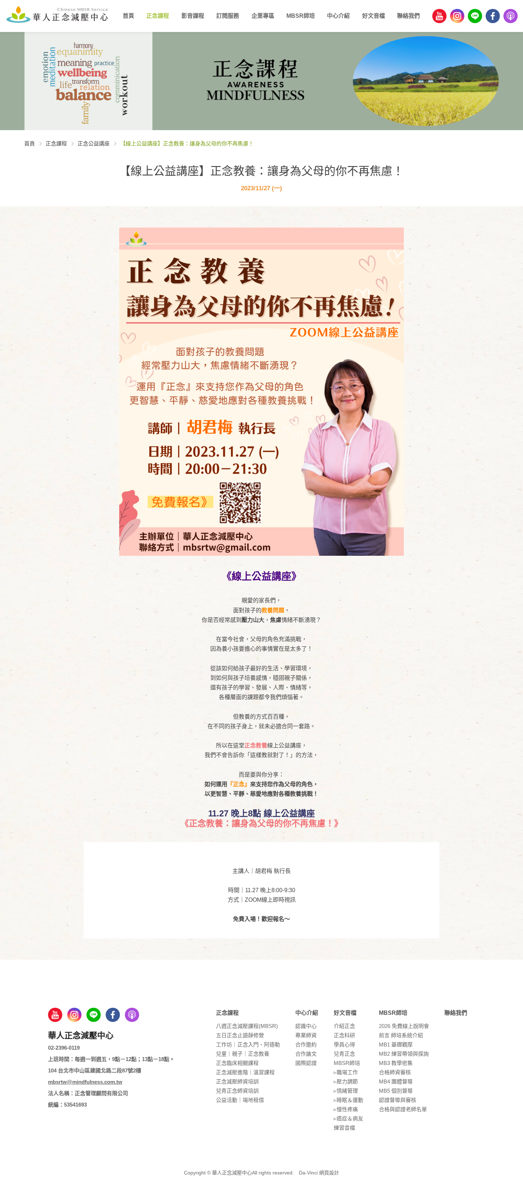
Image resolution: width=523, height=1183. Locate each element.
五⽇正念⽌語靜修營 (240, 1035)
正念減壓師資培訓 (237, 1081)
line (475, 16)
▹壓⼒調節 (346, 1081)
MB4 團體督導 (396, 1081)
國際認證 (306, 1063)
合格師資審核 (395, 1072)
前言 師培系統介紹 (401, 1035)
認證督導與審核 (397, 1100)
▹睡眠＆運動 (348, 1100)
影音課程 (192, 16)
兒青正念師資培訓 (237, 1091)
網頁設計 (329, 1173)
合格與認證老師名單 (403, 1109)
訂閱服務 (227, 16)
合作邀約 (306, 1044)
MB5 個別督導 (396, 1091)
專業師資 (306, 1035)
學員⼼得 (344, 1044)
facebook (493, 16)
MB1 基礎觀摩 (396, 1044)
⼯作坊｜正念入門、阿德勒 (248, 1044)
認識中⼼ (306, 1026)
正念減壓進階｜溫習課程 (245, 1072)
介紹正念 (344, 1026)
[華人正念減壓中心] (57, 14)
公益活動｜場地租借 (240, 1100)
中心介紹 (338, 16)
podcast (510, 16)
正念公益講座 (94, 143)
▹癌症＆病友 (348, 1118)
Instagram (457, 16)
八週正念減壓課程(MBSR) (247, 1026)
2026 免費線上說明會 (404, 1026)
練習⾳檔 (344, 1128)
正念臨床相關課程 (237, 1063)
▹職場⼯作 (346, 1072)
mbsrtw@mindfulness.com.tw (85, 1082)
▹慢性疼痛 (346, 1109)
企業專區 (263, 16)
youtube (439, 16)
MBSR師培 (300, 16)
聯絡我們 (408, 16)
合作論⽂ (306, 1054)
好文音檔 (373, 16)
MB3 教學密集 (396, 1063)
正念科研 (344, 1035)
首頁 (128, 16)
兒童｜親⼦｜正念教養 (242, 1054)
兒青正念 (344, 1054)
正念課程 (157, 16)
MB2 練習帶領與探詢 (404, 1054)
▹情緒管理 (346, 1091)
